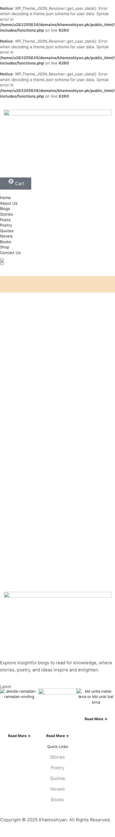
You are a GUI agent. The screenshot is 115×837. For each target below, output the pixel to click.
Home (5, 197)
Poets (5, 219)
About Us (8, 203)
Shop (4, 247)
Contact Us (10, 252)
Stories (6, 214)
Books (5, 241)
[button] (15, 183)
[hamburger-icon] (0, 193)
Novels (6, 236)
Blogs (5, 208)
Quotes (7, 230)
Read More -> (19, 735)
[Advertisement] (57, 344)
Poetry (6, 225)
